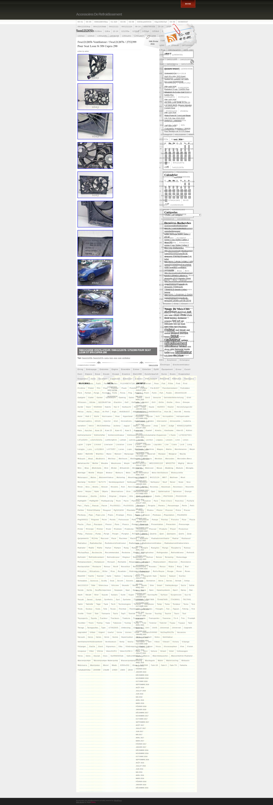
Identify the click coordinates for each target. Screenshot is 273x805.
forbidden (185, 388)
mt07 (164, 477)
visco (158, 646)
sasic (137, 576)
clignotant (188, 308)
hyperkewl (128, 416)
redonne (126, 553)
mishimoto (97, 468)
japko (135, 426)
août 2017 (140, 725)
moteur (109, 473)
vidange (186, 642)
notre (144, 487)
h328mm (98, 407)
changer (185, 299)
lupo (129, 449)
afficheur (110, 243)
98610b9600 (92, 205)
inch (158, 416)
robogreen (145, 571)
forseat (105, 393)
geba (139, 398)
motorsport (83, 477)
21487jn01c (97, 102)
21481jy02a (183, 97)
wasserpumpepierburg (131, 661)
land (140, 440)
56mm (171, 144)
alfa (174, 243)
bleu (97, 280)
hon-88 (177, 412)
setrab (178, 581)
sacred (100, 576)
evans (173, 374)
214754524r (169, 88)
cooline (81, 332)
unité (154, 628)
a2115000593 (84, 224)
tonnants (106, 614)
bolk (175, 280)
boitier (167, 280)
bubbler (95, 290)
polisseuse (124, 520)
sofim (191, 585)
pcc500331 (129, 506)
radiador (144, 538)
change (159, 299)
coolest (183, 327)
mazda (183, 454)
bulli (104, 290)
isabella (187, 421)
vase (138, 637)
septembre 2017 (142, 722)
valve (106, 637)
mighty (181, 463)
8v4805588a (83, 196)
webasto (185, 661)
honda (187, 412)
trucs (91, 623)
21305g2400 (167, 78)
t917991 (187, 600)
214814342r (111, 92)
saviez (163, 576)
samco (117, 576)
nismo (95, 487)
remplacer (99, 562)
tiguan (176, 609)
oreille (94, 496)
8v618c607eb (113, 196)
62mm (105, 158)
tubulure (117, 623)
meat (90, 459)
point (104, 520)
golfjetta (135, 402)
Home (188, 4)
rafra (99, 548)
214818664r (97, 97)
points (113, 520)
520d (94, 144)
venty (122, 642)
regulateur (138, 557)
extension (127, 379)
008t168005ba (101, 22)
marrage (140, 454)
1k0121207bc (186, 59)
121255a (125, 31)
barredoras (160, 271)
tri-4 (176, 618)
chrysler (167, 304)
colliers (167, 313)
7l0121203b (97, 172)
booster (94, 285)
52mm (110, 144)
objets (105, 492)
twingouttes (92, 628)
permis (161, 506)
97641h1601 (174, 200)
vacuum (81, 637)
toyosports (83, 618)
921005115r (166, 196)
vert (150, 642)
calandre (188, 290)
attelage (90, 266)
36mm (103, 130)
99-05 (103, 205)
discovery (179, 351)
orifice (103, 496)
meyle (127, 463)
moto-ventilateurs (160, 473)
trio (183, 618)
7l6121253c (111, 177)
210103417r (94, 78)
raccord (104, 538)
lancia (132, 440)
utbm (137, 632)
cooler (174, 327)
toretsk (132, 614)
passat (95, 506)
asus (178, 261)
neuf (165, 482)
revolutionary (139, 567)
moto (128, 473)
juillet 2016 (141, 766)
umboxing (126, 628)
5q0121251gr (84, 153)
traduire (126, 618)
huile (96, 416)
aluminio (165, 247)
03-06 (123, 22)
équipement (167, 369)
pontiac (164, 520)
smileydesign (171, 585)
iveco (91, 426)
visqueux (82, 651)
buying (112, 290)
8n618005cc (169, 191)
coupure (171, 332)
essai (97, 374)
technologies (124, 604)
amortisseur (173, 252)
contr (104, 327)
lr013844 (99, 449)
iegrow (149, 416)
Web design (80, 802)
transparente (139, 618)
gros (177, 402)
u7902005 (113, 628)
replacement (159, 562)
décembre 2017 (142, 713)
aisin (167, 243)
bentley (81, 275)
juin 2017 (139, 731)
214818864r (111, 97)
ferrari (148, 383)
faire (106, 383)
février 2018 (141, 706)
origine (122, 496)
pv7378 (135, 534)
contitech (94, 327)
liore (129, 445)
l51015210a (96, 440)
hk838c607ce (155, 412)
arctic (185, 257)
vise (182, 646)
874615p (107, 182)
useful (111, 632)
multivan (174, 477)
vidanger (82, 646)
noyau (88, 492)
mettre (95, 463)
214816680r (168, 92)
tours (176, 614)
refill (135, 553)
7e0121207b (178, 167)
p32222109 (181, 496)
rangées (155, 548)
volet (171, 651)
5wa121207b (98, 358)
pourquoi (98, 524)
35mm (94, 130)
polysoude (144, 520)
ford (80, 393)
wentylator (95, 665)
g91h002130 (181, 393)
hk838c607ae (139, 412)
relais (159, 557)
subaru (114, 595)
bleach (81, 280)
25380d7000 (113, 116)
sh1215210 (83, 585)
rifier (105, 571)
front (146, 393)
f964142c (176, 379)
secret (120, 581)
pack (118, 501)
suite (123, 595)
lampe (123, 440)
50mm (181, 139)
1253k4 (155, 31)
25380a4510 (98, 116)
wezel (106, 665)
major (192, 449)
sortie (89, 590)
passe (104, 506)
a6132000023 (179, 229)
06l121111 (114, 27)
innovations (126, 421)
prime (80, 529)
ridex (171, 567)
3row (102, 135)
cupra (106, 358)
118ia (107, 31)
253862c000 (170, 116)
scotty (104, 581)
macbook (139, 449)
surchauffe (152, 595)
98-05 (186, 200)
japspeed (146, 426)
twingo (81, 628)
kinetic (158, 430)
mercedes (169, 459)
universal (164, 628)
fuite (154, 393)
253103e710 (171, 106)
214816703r (183, 92)
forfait (88, 393)
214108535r (97, 88)
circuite (81, 308)
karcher (88, 430)
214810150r (83, 92)
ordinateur (83, 496)
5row (111, 153)
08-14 (138, 27)
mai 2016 (139, 772)
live (167, 445)
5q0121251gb (171, 149)
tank (106, 604)
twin (190, 623)
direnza (161, 351)
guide (80, 407)
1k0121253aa (187, 64)
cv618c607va (101, 341)
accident (181, 233)
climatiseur (112, 313)
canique (105, 294)
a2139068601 (178, 224)
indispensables (85, 421)
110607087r (83, 31)
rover (179, 571)
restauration (84, 567)
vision (190, 646)
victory (175, 642)
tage (98, 604)
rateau (187, 548)
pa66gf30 (94, 501)
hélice (81, 412)
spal (128, 590)
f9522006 (164, 379)
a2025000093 (163, 214)
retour (107, 567)
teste (80, 609)
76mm (166, 167)
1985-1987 (96, 55)
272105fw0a (83, 121)
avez (107, 271)
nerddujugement (116, 482)
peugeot (107, 510)
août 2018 (140, 687)
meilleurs (147, 459)
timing (185, 609)
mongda (189, 468)
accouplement (84, 238)
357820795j (83, 130)
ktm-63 (180, 430)
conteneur (82, 327)
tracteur (104, 618)
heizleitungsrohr (184, 407)
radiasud (186, 538)
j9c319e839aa (103, 426)
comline (188, 313)
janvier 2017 (141, 747)
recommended (112, 553)
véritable (140, 642)
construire (178, 322)
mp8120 (143, 477)
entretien (146, 369)
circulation (93, 308)
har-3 (116, 407)
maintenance (181, 449)
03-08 (131, 22)
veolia (130, 642)
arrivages (100, 261)
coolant (164, 327)
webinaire (82, 665)
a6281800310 (84, 233)
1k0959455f (172, 69)
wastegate (150, 661)
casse (80, 299)
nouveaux (178, 487)
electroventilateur (181, 365)
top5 (123, 614)
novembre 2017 (142, 716)
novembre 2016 (142, 753)
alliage (92, 247)
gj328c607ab (104, 402)
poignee (95, 520)
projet (173, 529)
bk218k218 (164, 275)
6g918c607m (99, 163)
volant (163, 651)
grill (154, 402)
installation (140, 421)
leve (177, 440)
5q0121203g (83, 149)
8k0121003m (174, 186)
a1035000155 (176, 205)
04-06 (172, 22)
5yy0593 (81, 158)
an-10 (185, 252)
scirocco (94, 581)
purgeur (125, 534)
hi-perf (106, 412)
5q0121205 (97, 149)
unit (147, 628)
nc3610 (92, 482)
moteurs (119, 473)
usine (119, 632)
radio (91, 548)
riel (187, 567)
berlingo (92, 275)
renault (111, 562)
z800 (122, 670)
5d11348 (189, 144)
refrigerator (162, 553)
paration (147, 501)
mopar (100, 473)
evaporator (83, 379)
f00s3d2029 (151, 379)
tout (184, 614)
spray (183, 590)
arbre (167, 257)
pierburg (82, 515)
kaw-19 (98, 430)
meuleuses (116, 463)
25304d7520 (180, 102)
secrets (129, 581)
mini (80, 468)
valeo (98, 637)
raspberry (176, 548)
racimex (123, 538)
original (113, 496)
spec (151, 590)
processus (141, 529)
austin (167, 266)
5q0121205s (111, 149)
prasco (125, 524)
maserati (151, 454)
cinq (176, 304)
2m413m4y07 (165, 121)
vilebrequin (131, 646)
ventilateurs (110, 642)
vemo (157, 637)
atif (192, 261)
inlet (116, 421)
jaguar (127, 426)
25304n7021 (83, 106)
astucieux (168, 261)
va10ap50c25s (167, 632)
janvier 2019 (141, 672)
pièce (178, 510)
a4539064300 (163, 229)
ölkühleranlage (141, 492)
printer (100, 529)
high (114, 412)
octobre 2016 (141, 756)
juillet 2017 (141, 728)
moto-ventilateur (141, 473)
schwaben (82, 581)
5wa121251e (167, 153)
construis (190, 322)
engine (115, 369)
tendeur (176, 604)
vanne (115, 637)
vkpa (138, 651)
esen (80, 374)
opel (153, 492)
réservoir (173, 562)
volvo (80, 656)
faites (114, 383)
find (178, 383)
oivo (128, 492)
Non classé (133, 487)
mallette (89, 454)
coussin (91, 337)
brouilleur (171, 285)
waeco (146, 656)
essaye (115, 374)
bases (171, 271)
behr (187, 271)
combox (178, 313)
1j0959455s (177, 55)
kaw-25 (108, 430)
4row (173, 139)
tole (97, 614)
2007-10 (169, 74)
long (189, 445)
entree (136, 369)
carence (180, 294)
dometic (172, 355)
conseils (166, 322)
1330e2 (81, 36)
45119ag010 (166, 135)
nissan (104, 487)
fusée (169, 393)
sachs (91, 576)
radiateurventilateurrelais (177, 543)
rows (187, 571)
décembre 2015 (142, 788)
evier (93, 379)
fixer (105, 388)
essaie (106, 374)
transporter (154, 618)
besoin (109, 275)
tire (193, 609)
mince (190, 463)
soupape (118, 590)
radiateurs (134, 543)
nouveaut (165, 487)
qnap (144, 534)
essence (126, 374)
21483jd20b (83, 102)
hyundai (139, 416)
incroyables (168, 416)
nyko (96, 492)
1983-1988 (83, 55)
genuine (157, 398)
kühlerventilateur (116, 435)
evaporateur (184, 374)
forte (114, 393)
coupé (161, 332)
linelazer (108, 445)
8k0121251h (83, 191)
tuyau (172, 623)
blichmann (107, 280)
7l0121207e (167, 172)
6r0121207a (178, 163)
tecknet (137, 604)
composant (169, 318)
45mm (191, 135)
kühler (189, 430)
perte (184, 506)
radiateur (82, 543)
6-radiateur (94, 158)
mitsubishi (124, 468)
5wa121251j (181, 153)
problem (118, 529)
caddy (169, 290)
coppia (101, 332)
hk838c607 (124, 412)
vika (120, 646)
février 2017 (141, 744)
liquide (147, 445)
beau (179, 271)
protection (183, 529)
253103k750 (185, 106)
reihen (149, 557)
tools (115, 614)
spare (143, 590)
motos (93, 477)
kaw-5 (128, 430)
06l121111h (127, 27)
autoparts (82, 271)
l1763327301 (185, 435)
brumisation (83, 290)
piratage (120, 515)
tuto (144, 623)
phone (160, 510)
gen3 (147, 398)
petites (81, 510)
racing (133, 538)
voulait (97, 656)
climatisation (97, 313)
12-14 (115, 31)
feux (156, 383)
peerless (141, 506)
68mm (191, 158)
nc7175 (102, 482)
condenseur (98, 322)
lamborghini (111, 440)
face (80, 383)
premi (134, 524)
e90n (161, 360)
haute (151, 407)
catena (110, 299)
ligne (88, 445)
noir (123, 487)
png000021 (83, 520)
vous (105, 656)
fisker (91, 388)
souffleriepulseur (103, 590)
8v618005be (98, 196)
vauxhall (147, 637)
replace (146, 562)
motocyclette (177, 473)
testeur (89, 609)
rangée (144, 548)
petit (192, 506)
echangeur (185, 360)
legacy (159, 440)
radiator (82, 548)
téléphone (149, 604)
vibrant (166, 642)
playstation (169, 515)
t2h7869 (150, 600)
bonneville (83, 285)
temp (159, 604)
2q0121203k (180, 121)
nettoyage (132, 482)
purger (115, 534)
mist (106, 468)
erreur (179, 369)
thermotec (148, 609)
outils (157, 496)
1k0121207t (111, 64)
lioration (120, 445)
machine (150, 449)
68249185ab (179, 158)
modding (169, 468)
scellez (182, 576)
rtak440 (81, 576)
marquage (129, 454)
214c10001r (111, 102)
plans (137, 515)
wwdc (114, 665)
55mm (162, 144)
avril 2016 (140, 775)
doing (162, 355)
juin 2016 (139, 769)
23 (190, 194)
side (93, 585)
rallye (108, 548)
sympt (98, 600)
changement (172, 299)
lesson (169, 440)
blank (191, 275)
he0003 (161, 407)
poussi (109, 524)
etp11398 (137, 374)
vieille (92, 646)
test (193, 604)
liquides (158, 445)
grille (161, 402)
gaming (122, 398)
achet (96, 238)
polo (134, 520)
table (80, 604)
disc (169, 351)
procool (152, 529)
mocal (159, 468)
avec (100, 271)
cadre (178, 290)
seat (112, 581)
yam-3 (164, 665)
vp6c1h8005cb (133, 656)
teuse (113, 609)
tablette (89, 604)
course (81, 337)
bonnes (183, 280)
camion (95, 294)
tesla (185, 604)
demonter (171, 346)
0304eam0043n (144, 22)
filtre (170, 383)
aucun (111, 266)
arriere (90, 261)
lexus (186, 440)
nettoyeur (155, 482)
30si (162, 125)
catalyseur (99, 299)
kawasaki (138, 430)
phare (141, 510)
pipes (110, 515)
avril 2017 (140, 738)
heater (171, 407)
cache (160, 290)
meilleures (135, 459)
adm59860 (169, 238)
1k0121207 (172, 59)
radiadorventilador (160, 538)
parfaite (190, 501)
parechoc (179, 501)
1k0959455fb (187, 69)
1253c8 (135, 31)
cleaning (167, 308)
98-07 (80, 205)
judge (171, 426)
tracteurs (115, 618)
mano (109, 454)
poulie (81, 524)
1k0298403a (97, 69)
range (135, 548)
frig (130, 393)
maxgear (173, 454)
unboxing (138, 628)
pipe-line (100, 515)
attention (101, 266)
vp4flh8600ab (116, 656)
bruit (181, 285)
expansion (115, 379)
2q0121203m (84, 125)
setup (187, 581)
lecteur (149, 440)
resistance (186, 562)
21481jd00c (169, 97)
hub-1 (88, 416)
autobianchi (186, 266)
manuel (118, 454)
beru (101, 275)
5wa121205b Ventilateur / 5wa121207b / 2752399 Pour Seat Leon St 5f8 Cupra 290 (106, 44)
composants (183, 318)
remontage (181, 557)
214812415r (97, 92)
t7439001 (175, 600)
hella (89, 412)
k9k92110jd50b (184, 426)
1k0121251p (172, 64)
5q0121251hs (99, 153)
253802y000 (171, 111)
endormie (104, 369)
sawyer (172, 576)
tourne (168, 614)
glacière (118, 402)
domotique (184, 355)
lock (182, 445)
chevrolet (112, 304)
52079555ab (83, 144)
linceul (97, 445)
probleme (129, 529)
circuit (184, 304)
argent (81, 261)
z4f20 (114, 670)
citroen (112, 308)
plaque (146, 515)
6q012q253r (164, 163)
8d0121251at (173, 182)
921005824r (181, 196)
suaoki (105, 595)
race (113, 538)
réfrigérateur (147, 553)
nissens (114, 487)
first (185, 383)
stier (96, 595)
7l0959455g (83, 177)
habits (108, 407)
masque (162, 454)
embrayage (91, 369)
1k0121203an (84, 59)
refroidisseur (113, 557)
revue (163, 567)
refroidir (82, 557)
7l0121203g (111, 172)
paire (126, 501)
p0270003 (168, 496)
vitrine (100, 651)
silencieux (103, 585)
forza (122, 393)
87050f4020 (94, 182)
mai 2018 (139, 697)
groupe (186, 402)
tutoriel (163, 623)
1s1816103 (96, 74)
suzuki (81, 600)
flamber (115, 388)
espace (88, 374)
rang (126, 548)
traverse (167, 618)
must (183, 477)
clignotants (83, 313)
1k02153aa (83, 69)
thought (159, 609)
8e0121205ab (97, 186)
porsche (175, 520)
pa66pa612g (107, 501)
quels (181, 534)
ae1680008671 (85, 243)
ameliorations (107, 252)
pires (129, 515)
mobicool (149, 468)
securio (139, 581)
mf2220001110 (156, 463)
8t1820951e (183, 191)
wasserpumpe (84, 661)
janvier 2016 (141, 785)
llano (174, 445)
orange (188, 492)
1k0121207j (97, 64)
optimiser (177, 492)
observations (117, 492)
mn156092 (137, 468)
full (161, 393)
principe (90, 529)
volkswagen (182, 651)
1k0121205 (98, 59)
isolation (82, 426)
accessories (168, 233)
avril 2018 (140, 700)
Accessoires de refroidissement (99, 14)
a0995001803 (161, 205)
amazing (94, 252)
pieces (187, 510)
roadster (122, 571)
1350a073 (102, 36)
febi (140, 383)
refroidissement (96, 557)
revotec (153, 567)
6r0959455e (111, 167)
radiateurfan (96, 543)
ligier (80, 445)
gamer (100, 398)
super (131, 595)
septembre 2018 (142, 684)
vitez (91, 651)
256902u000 (185, 116)
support (140, 595)
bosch (103, 285)
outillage (148, 496)
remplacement (84, 562)
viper (150, 646)
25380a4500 (83, 116)
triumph (191, 618)
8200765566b (183, 177)
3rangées (92, 135)
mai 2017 (139, 734)
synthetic (108, 600)
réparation (134, 562)
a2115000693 (99, 224)
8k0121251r (97, 191)
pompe (155, 520)
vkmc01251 (111, 651)
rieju (179, 567)
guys (88, 407)
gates (131, 398)
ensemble (125, 369)
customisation (178, 337)
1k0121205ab (113, 59)
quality (153, 534)
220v (160, 102)
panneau (136, 501)
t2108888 (138, 600)
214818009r (83, 97)
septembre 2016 (142, 759)
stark (80, 595)
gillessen (82, 402)
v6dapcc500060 (149, 632)
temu (167, 604)
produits (163, 529)
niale (181, 482)
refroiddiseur (177, 553)
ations (80, 266)
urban (93, 632)
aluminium (177, 247)
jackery (116, 426)
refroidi (190, 553)
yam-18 (154, 665)
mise (87, 468)
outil (138, 496)
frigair (138, 393)
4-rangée (112, 135)
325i (183, 125)
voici (145, 651)
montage (82, 473)
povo (117, 524)
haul (136, 407)
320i (176, 125)
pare (156, 501)
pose (184, 520)
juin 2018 (139, 694)
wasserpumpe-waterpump (106, 661)
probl (108, 529)
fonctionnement (170, 388)
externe (138, 379)
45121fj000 (180, 135)
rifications (95, 571)
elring (80, 369)
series (169, 581)
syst (118, 600)
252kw (168, 102)
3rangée (81, 135)
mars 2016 (140, 778)
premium (144, 524)
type (103, 628)
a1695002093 (100, 214)
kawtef (149, 430)
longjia (81, 449)
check (102, 304)
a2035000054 (84, 219)
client (177, 308)
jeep (155, 426)
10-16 (161, 27)
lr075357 (111, 449)
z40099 (96, 670)
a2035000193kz (101, 219)
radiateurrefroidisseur (115, 543)
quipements (83, 538)
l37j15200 (83, 440)
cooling (91, 332)
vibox (157, 642)
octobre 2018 (141, 681)
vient (100, 646)
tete (105, 609)
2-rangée (109, 74)
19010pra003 (174, 50)
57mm (179, 144)
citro (103, 308)
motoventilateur (106, 477)
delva (161, 346)
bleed (89, 280)
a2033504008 (179, 214)
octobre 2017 (141, 719)
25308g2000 (98, 106)
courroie (182, 332)
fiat (163, 383)
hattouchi (126, 407)
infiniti (98, 421)
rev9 (115, 567)
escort (187, 369)
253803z (184, 111)
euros (164, 374)
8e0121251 (112, 186)
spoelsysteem (163, 590)
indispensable (183, 416)
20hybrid (82, 78)
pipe (91, 515)
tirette (81, 614)
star (191, 590)
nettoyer (144, 482)
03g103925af (161, 22)
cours (192, 332)
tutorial (153, 623)
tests (97, 609)
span (135, 590)
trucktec (82, 623)
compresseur (84, 322)
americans (160, 252)
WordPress (118, 800)
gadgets (81, 398)
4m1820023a (162, 139)
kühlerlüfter (99, 435)
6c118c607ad (84, 163)
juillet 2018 (141, 691)
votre (88, 656)
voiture (154, 651)
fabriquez (189, 379)
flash (124, 388)
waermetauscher (160, 656)
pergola (151, 506)
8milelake (110, 191)
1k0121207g (83, 64)
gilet (189, 398)
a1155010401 (84, 210)
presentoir (171, 524)
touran (148, 614)
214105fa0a (170, 83)
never (173, 482)
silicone (115, 585)
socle (183, 585)
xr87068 (144, 665)
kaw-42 (118, 430)
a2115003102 (163, 224)
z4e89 (106, 670)
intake (151, 421)
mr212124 (154, 477)
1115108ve (97, 31)
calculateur (83, 294)
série (160, 581)
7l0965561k (97, 177)
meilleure (123, 459)
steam (88, 595)
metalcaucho (83, 463)
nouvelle (190, 487)
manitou (99, 454)
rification (82, 571)
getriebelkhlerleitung (174, 398)
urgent (102, 632)
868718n (82, 182)
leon (111, 358)
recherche (97, 553)
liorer (138, 445)
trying (100, 623)
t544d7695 (162, 600)
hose (80, 416)
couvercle (102, 337)
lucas (121, 449)
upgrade (188, 628)
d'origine (190, 341)
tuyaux (181, 623)
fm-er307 (155, 388)
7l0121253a (182, 172)
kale (80, 430)
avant (92, 271)
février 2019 (141, 669)
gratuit (145, 402)
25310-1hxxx (113, 106)
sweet (90, 600)
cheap (93, 304)
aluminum (190, 247)
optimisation (164, 492)
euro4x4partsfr (152, 374)
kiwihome (169, 430)
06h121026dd (99, 27)
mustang (81, 482)
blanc (183, 275)
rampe (117, 548)
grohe (169, 402)
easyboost (172, 360)
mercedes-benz (184, 459)
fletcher (133, 388)
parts (86, 506)
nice (189, 482)
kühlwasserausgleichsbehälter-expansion (147, 435)
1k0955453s (111, 69)
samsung (128, 576)
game (91, 398)
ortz (131, 496)
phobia (150, 510)
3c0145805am (167, 130)
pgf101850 (119, 510)
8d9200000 (83, 186)
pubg (80, 534)
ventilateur (168, 637)
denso (182, 346)
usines (128, 632)
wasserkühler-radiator (182, 656)
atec (185, 261)
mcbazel (81, 459)
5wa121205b (87, 358)
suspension (176, 595)
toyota (94, 618)
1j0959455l (163, 55)
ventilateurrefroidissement (90, 642)
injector (107, 421)
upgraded (82, 632)
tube (108, 623)
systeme (127, 600)
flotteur (144, 388)
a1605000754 (99, 210)
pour (89, 524)
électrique (165, 365)
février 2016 (141, 781)
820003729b (168, 177)
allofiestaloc (104, 247)
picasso (169, 510)
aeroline (99, 243)
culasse (165, 337)
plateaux (157, 515)
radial (175, 538)
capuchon (168, 294)
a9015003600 (100, 233)
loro (90, 449)
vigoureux (110, 646)
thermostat (134, 609)
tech (113, 604)
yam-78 (173, 665)
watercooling (172, 661)
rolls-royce (158, 571)
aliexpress (184, 243)
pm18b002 (182, 515)
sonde (81, 590)
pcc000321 (115, 506)
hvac (117, 416)
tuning (127, 623)
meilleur (112, 459)
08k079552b (149, 27)
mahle (169, 449)
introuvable (175, 421)
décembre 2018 (142, 675)
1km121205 (83, 74)
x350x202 (125, 665)
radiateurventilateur (152, 543)
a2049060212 (183, 219)
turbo (136, 623)
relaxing (169, 557)
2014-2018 (181, 74)
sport (175, 590)
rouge (170, 571)
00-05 (88, 22)
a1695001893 (84, 214)
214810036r (183, 88)
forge (96, 393)
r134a (95, 538)
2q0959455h (98, 125)
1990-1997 (109, 55)
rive (113, 571)
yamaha (183, 665)
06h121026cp (84, 27)
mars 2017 (140, 741)
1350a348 (114, 36)
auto (175, 266)
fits (98, 388)
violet (142, 646)
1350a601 (127, 36)
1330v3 (91, 36)
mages (160, 449)
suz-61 (188, 595)
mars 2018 (140, 703)
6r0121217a (83, 167)
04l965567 (183, 22)
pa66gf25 (82, 501)
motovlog (121, 477)
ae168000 (181, 238)
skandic (125, 585)
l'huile (172, 435)
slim (152, 585)
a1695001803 (178, 210)
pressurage (184, 524)
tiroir (89, 614)
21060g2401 (109, 78)
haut (143, 407)
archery (176, 257)
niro (88, 487)
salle (109, 576)
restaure (97, 567)
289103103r (97, 121)
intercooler (162, 421)
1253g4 (145, 31)
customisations (85, 341)
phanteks (131, 510)
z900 (130, 670)
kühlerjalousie (84, 435)
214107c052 (185, 83)
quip (189, 534)
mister (114, 468)
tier (168, 609)
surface (164, 595)
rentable (122, 562)
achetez (105, 238)
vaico (90, 637)
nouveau (154, 487)
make (80, 454)
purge (106, 534)
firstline (81, 388)
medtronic (100, 459)
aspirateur (113, 261)
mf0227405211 (139, 463)
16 (189, 153)
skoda (135, 585)
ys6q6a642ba (84, 670)
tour (140, 614)
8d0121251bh (188, 182)
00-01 (80, 22)
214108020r (83, 88)
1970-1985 (189, 50)
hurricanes (107, 416)
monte (91, 473)
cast (88, 299)
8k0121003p (189, 186)
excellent (103, 379)
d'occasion (178, 341)
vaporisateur (127, 637)
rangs (165, 548)
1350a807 (139, 36)
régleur (126, 557)
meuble (104, 463)
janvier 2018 (141, 709)
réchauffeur (83, 553)
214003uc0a (182, 78)
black (174, 275)
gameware (111, 398)
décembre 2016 (142, 750)
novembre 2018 (142, 678)
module (179, 468)
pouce (192, 520)
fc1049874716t (127, 383)
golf (127, 402)
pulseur (89, 534)
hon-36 (167, 412)
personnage (173, 506)
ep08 (156, 369)
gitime (92, 402)
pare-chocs (166, 501)
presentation (157, 524)
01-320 (114, 22)
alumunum (82, 252)
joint (163, 426)
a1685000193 (162, 210)
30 (190, 197)
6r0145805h (97, 167)
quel (162, 534)
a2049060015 (167, 219)
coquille (112, 332)
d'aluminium (164, 341)
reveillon (125, 567)
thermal (122, 609)
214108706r (111, 88)
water (160, 661)
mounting (132, 477)
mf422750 (170, 463)
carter (190, 294)
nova (80, 492)
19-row (161, 50)
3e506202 (182, 130)
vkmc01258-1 (126, 651)
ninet (80, 487)
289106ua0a (112, 121)
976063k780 (160, 200)
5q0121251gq (186, 149)
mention (158, 459)
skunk (144, 585)
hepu (97, 412)
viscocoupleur (170, 646)
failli (98, 383)
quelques (171, 534)
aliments (82, 247)
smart (159, 585)
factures (89, 383)
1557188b (161, 41)
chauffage (82, 304)
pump (98, 534)
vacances (181, 632)
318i (169, 125)
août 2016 (140, 763)
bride (161, 285)
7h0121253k (83, 172)
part (79, 506)
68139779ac (164, 158)
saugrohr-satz (150, 576)
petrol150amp (93, 510)
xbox (134, 665)
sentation (150, 581)
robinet (133, 571)
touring (158, 614)
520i (102, 144)
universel (176, 628)
